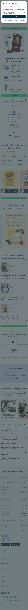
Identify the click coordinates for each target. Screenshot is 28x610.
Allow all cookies (14, 16)
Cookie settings (8, 20)
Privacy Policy (11, 12)
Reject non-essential (20, 20)
